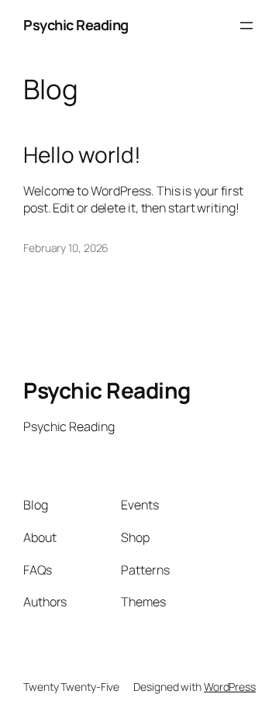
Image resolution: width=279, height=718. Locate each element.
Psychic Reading (76, 25)
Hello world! (82, 155)
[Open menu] (246, 25)
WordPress (230, 686)
